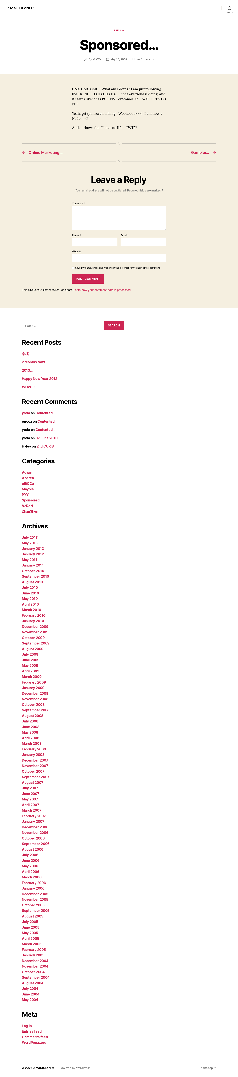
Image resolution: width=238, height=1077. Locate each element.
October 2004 (33, 972)
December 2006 (35, 827)
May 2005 (30, 933)
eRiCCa (119, 30)
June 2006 (31, 861)
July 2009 (30, 654)
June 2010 (30, 593)
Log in (27, 1026)
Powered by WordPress (74, 1068)
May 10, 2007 (119, 59)
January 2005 (33, 955)
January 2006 (33, 888)
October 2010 (33, 571)
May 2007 (30, 799)
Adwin (27, 472)
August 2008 (32, 716)
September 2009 (36, 643)
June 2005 (30, 927)
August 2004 (32, 983)
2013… (27, 370)
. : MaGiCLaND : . (20, 8)
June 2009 (31, 660)
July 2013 (30, 538)
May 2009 (30, 666)
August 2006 (32, 849)
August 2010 (32, 582)
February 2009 (34, 682)
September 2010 (35, 576)
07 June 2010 (46, 438)
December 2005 (35, 894)
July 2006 (30, 855)
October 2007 (33, 771)
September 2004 (36, 977)
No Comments (145, 59)
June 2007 (30, 794)
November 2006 (35, 833)
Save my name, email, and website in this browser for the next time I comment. (117, 267)
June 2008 (31, 727)
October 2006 (33, 838)
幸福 (25, 354)
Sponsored (31, 500)
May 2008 (30, 732)
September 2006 (36, 844)
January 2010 (33, 621)
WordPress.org (34, 1043)
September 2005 (35, 911)
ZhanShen (30, 511)
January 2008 (33, 755)
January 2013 (33, 549)
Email (125, 235)
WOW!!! (28, 387)
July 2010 (30, 588)
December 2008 (35, 693)
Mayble (28, 489)
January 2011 (33, 565)
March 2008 (31, 744)
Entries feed (32, 1031)
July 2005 (30, 922)
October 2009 (33, 638)
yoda (26, 413)
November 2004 (35, 966)
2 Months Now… (34, 362)
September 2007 (35, 777)
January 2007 (33, 821)
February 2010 (33, 615)
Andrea (28, 478)
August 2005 (32, 916)
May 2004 (30, 1000)
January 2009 (33, 688)
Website (76, 251)
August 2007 (32, 783)
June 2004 (31, 994)
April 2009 (30, 671)
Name (76, 235)
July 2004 (30, 989)
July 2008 (30, 721)
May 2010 (30, 599)
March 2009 (31, 677)
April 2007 (30, 805)
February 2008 (34, 749)
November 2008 (35, 699)
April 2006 (30, 872)
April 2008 (30, 738)
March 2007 (31, 810)
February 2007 (34, 816)
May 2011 (29, 560)
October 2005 (33, 905)
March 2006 (31, 877)
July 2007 (30, 788)
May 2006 (30, 866)
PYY (25, 495)
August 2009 (32, 649)
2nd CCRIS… (47, 446)
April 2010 (30, 604)
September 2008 (36, 710)
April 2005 (30, 939)
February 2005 (34, 950)
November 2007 (35, 766)
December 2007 (35, 760)
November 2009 (35, 632)
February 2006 (34, 883)
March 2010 (31, 610)
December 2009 (35, 627)
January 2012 (33, 554)
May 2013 (30, 543)
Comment (78, 203)
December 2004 (35, 961)
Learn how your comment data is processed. (102, 290)
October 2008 (33, 705)
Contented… (45, 413)
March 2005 (31, 944)
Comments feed (35, 1037)
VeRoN (27, 506)
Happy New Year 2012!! (40, 379)
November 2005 (35, 899)
